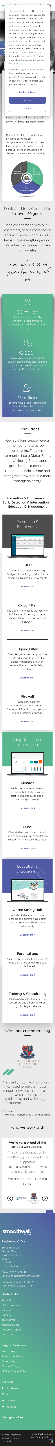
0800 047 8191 (18, 1272)
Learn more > (27, 586)
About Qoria (8, 1300)
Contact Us (8, 1334)
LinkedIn (11, 1400)
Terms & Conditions (13, 1356)
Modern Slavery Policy (14, 1371)
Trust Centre (8, 1319)
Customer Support (12, 1329)
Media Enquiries (10, 1324)
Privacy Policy (19, 63)
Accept (27, 100)
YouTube (11, 1406)
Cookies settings (27, 92)
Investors (7, 1309)
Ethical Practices (11, 1305)
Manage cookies (12, 1417)
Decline (27, 108)
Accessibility (8, 1361)
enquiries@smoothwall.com (24, 1275)
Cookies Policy (10, 1366)
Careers (6, 1314)
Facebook (12, 1388)
